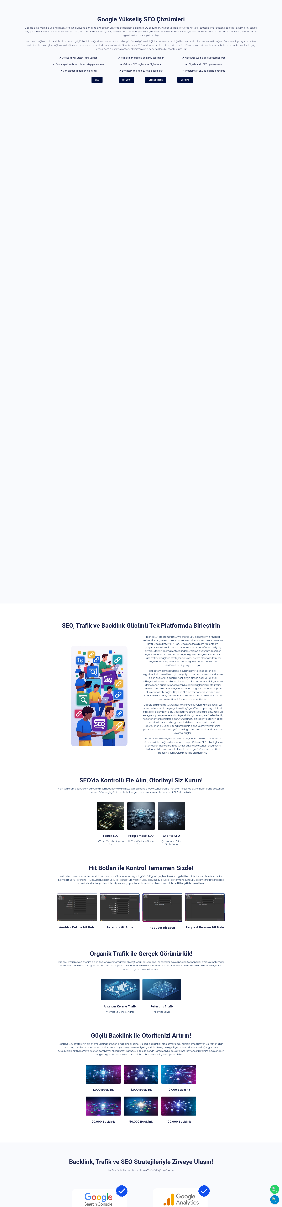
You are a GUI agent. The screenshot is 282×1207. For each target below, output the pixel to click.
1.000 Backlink (103, 1090)
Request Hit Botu (162, 928)
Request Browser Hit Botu (205, 927)
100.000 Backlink (178, 1122)
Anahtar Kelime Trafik (120, 1006)
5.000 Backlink (141, 1090)
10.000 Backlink (178, 1090)
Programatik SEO (141, 836)
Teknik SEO (111, 836)
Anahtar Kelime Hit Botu (77, 927)
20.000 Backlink (103, 1122)
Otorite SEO (171, 836)
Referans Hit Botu (120, 927)
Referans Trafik (162, 1006)
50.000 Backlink (141, 1122)
